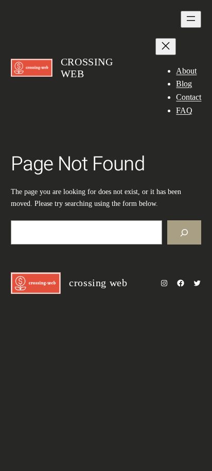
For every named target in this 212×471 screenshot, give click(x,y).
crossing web (98, 282)
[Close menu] (165, 46)
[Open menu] (191, 19)
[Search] (184, 232)
